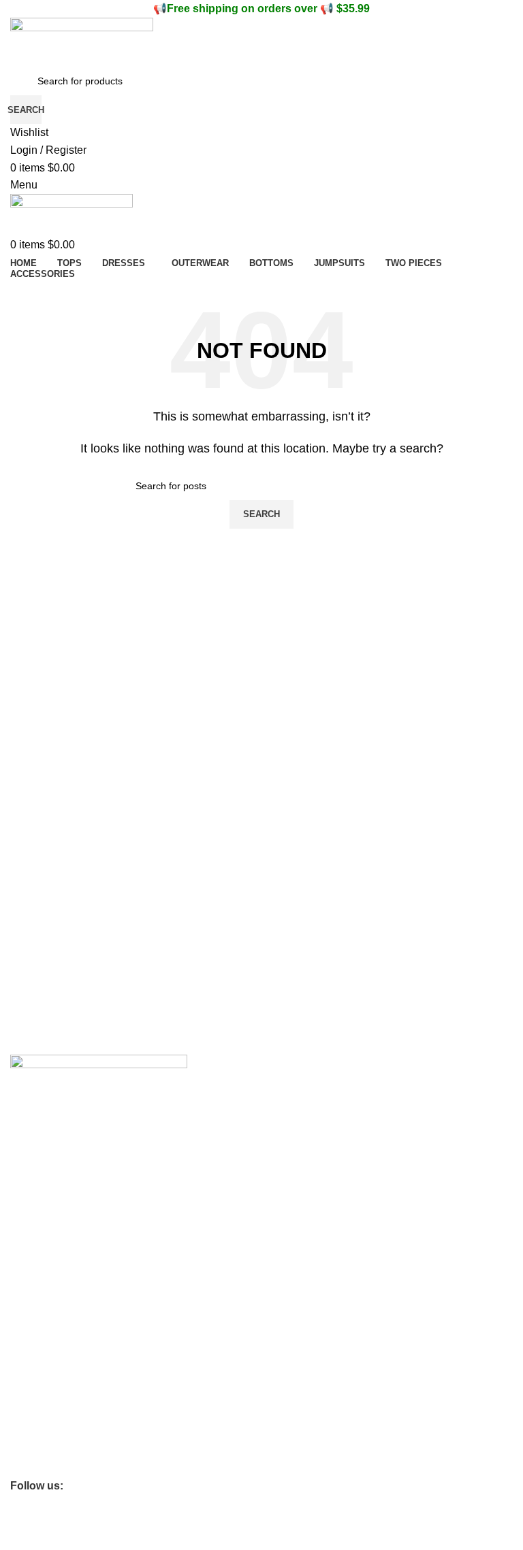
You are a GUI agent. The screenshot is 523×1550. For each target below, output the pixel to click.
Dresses (28, 1418)
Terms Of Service (47, 1198)
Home (23, 1372)
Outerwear (33, 1441)
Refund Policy (39, 1326)
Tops (20, 1395)
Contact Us (34, 1175)
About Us (30, 1152)
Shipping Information (54, 1221)
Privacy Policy (39, 1302)
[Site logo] (81, 41)
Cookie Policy (39, 1279)
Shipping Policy (43, 1349)
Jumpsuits (32, 1465)
